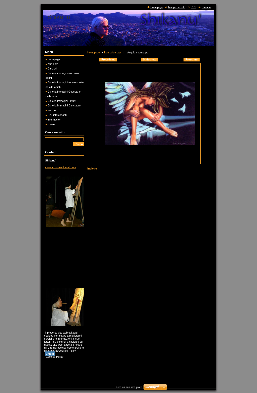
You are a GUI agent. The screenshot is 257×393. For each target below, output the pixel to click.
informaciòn (54, 119)
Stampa (206, 7)
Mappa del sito (176, 7)
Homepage (93, 52)
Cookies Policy (54, 356)
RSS (193, 7)
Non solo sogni (112, 52)
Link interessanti (57, 114)
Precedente (108, 59)
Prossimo (192, 59)
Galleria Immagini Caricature (64, 105)
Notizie (52, 110)
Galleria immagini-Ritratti (62, 100)
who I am (53, 63)
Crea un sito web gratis (129, 387)
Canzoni (52, 68)
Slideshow (149, 59)
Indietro (92, 168)
